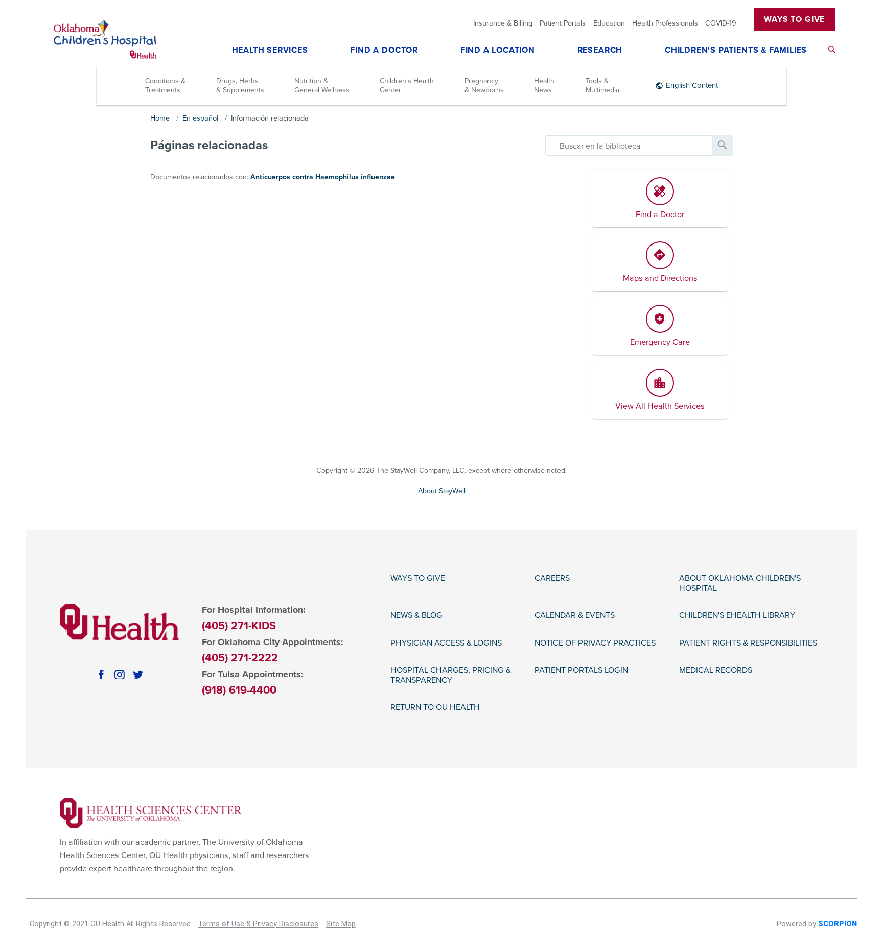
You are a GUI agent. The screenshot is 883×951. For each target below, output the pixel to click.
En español (200, 118)
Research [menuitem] (599, 50)
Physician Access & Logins (446, 643)
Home (160, 118)
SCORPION (837, 924)
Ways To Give (794, 19)
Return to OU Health (435, 707)
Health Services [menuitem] (270, 50)
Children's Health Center (407, 85)
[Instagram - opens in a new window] (119, 674)
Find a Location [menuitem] (497, 50)
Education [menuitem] (609, 23)
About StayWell (442, 491)
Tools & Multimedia (602, 85)
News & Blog (416, 616)
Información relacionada (270, 118)
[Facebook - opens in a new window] (101, 674)
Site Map (341, 924)
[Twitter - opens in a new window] (138, 674)
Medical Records (715, 670)
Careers (552, 578)
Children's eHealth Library (737, 616)
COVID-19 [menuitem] (720, 23)
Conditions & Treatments (165, 85)
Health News (544, 85)
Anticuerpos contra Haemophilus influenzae (322, 177)
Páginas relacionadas (209, 145)
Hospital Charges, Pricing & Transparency (450, 675)
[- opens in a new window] (151, 812)
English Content (692, 85)
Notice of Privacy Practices (595, 643)
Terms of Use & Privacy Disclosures (258, 924)
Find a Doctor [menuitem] (384, 50)
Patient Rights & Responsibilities (748, 643)
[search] (629, 145)
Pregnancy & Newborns (484, 85)
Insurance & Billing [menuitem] (502, 23)
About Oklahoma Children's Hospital (740, 583)
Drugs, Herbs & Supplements (240, 85)
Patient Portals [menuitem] (563, 23)
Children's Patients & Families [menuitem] (736, 50)
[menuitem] (831, 49)
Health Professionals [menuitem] (665, 23)
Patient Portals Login (581, 670)
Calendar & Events (575, 616)
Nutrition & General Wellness (322, 85)
